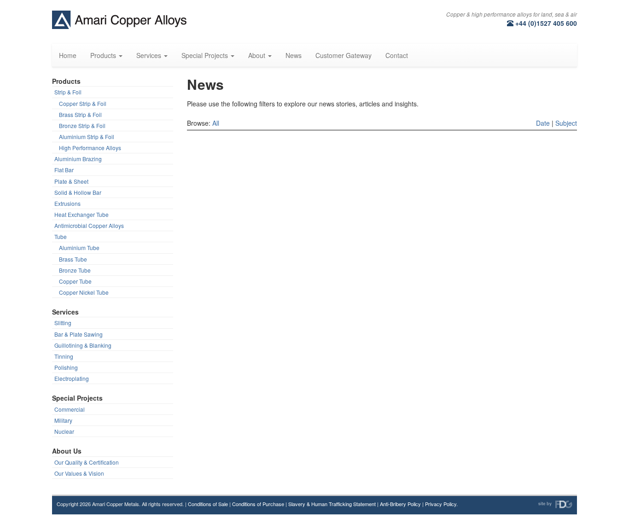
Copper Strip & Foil (82, 103)
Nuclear (64, 431)
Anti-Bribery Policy (400, 503)
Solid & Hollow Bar (77, 192)
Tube (60, 236)
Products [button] (104, 55)
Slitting (62, 323)
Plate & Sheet (71, 181)
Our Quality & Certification (86, 462)
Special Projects (77, 397)
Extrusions (67, 203)
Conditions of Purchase (258, 503)
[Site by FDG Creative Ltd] (555, 504)
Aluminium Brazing (78, 159)
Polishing (66, 367)
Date (543, 123)
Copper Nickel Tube (84, 292)
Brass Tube (73, 259)
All (215, 123)
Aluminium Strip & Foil (86, 136)
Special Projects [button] (205, 55)
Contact (396, 55)
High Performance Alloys (90, 148)
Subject (566, 123)
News (293, 55)
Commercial (69, 409)
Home (67, 55)
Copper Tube (75, 281)
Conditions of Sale (208, 503)
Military (63, 420)
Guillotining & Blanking (82, 345)
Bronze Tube (75, 270)
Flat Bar (64, 170)
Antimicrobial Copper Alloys (89, 225)
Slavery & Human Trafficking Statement (332, 503)
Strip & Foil (68, 92)
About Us (67, 450)
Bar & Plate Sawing (78, 334)
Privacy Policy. (441, 503)
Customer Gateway (343, 55)
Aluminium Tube (79, 247)
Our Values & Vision (79, 473)
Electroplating (71, 378)
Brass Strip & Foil (80, 114)
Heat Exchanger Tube (81, 214)
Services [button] (149, 55)
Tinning (63, 356)
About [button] (257, 55)
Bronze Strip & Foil (82, 125)
